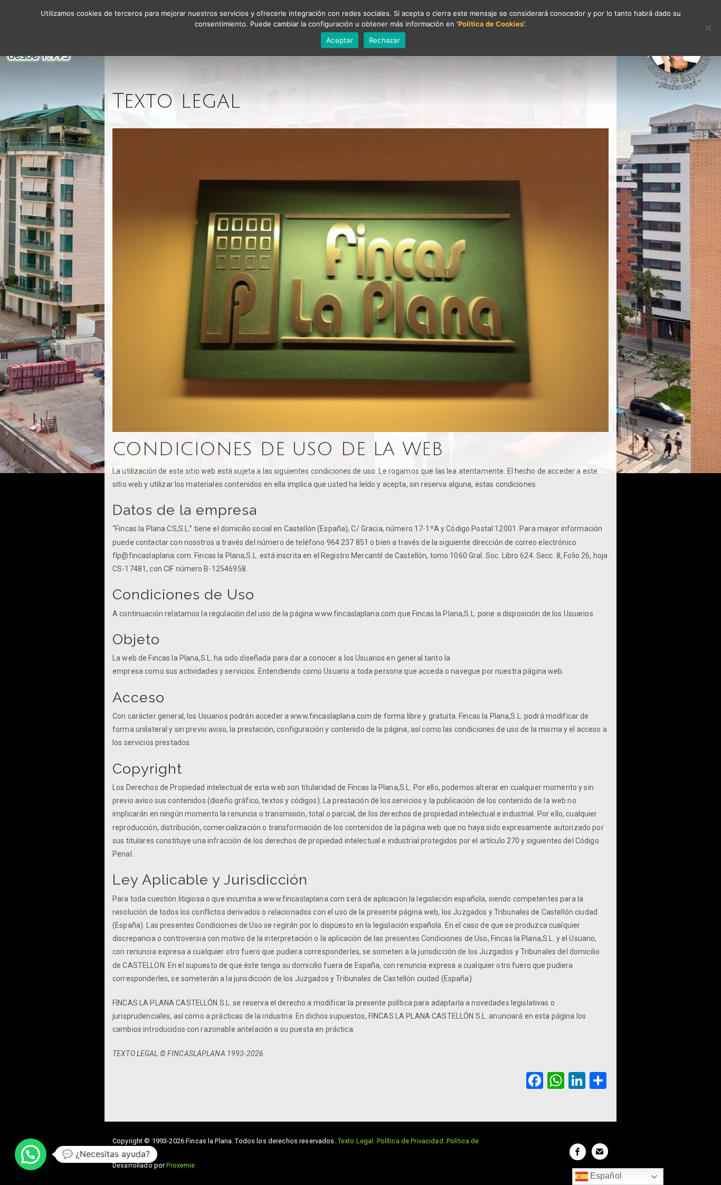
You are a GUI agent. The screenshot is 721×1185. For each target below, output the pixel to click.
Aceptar (339, 40)
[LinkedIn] (576, 1082)
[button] (30, 1154)
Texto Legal (356, 1141)
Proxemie (180, 1165)
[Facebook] (534, 1082)
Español (605, 1175)
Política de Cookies (491, 24)
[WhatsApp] (555, 1082)
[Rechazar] (708, 28)
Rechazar (384, 40)
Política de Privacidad (410, 1141)
